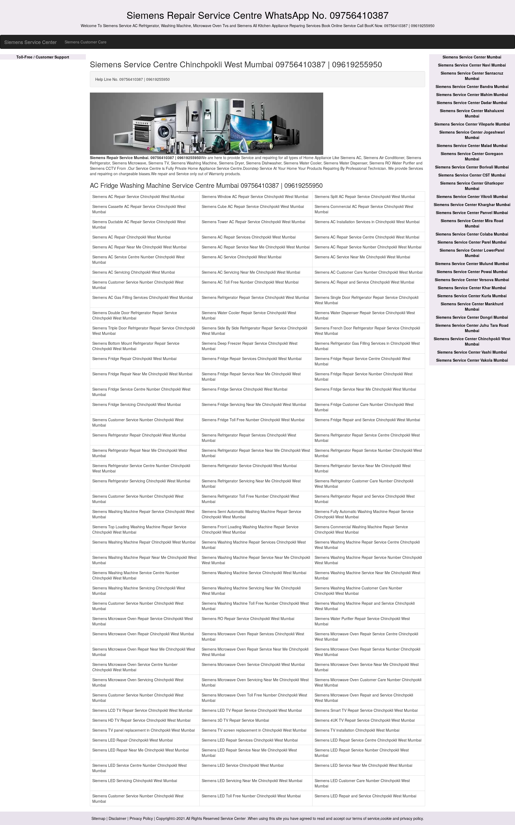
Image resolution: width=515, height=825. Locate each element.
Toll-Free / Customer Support (42, 57)
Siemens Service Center (30, 41)
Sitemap (98, 818)
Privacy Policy (141, 818)
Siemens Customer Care (85, 42)
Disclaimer (117, 818)
